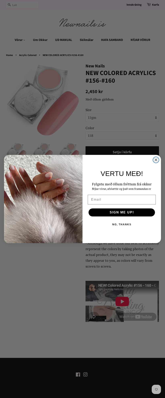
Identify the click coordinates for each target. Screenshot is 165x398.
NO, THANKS (121, 224)
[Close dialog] (156, 160)
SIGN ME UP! (122, 212)
